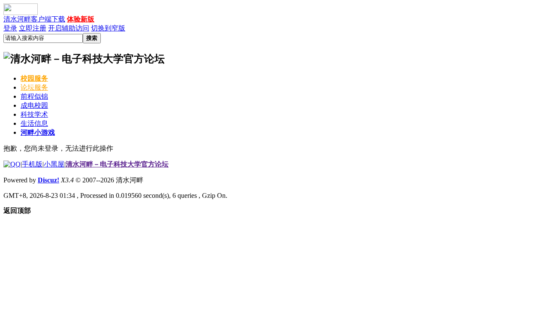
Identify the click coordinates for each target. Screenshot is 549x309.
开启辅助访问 (68, 28)
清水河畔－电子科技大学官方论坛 (117, 164)
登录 (10, 28)
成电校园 (34, 105)
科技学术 (34, 114)
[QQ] (12, 164)
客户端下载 (48, 19)
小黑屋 (54, 164)
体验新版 (80, 19)
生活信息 (34, 123)
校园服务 (34, 78)
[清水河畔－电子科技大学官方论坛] (274, 59)
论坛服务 (34, 87)
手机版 (32, 164)
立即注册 (32, 28)
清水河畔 (17, 19)
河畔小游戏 (38, 132)
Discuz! (48, 180)
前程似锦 (34, 96)
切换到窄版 (108, 28)
